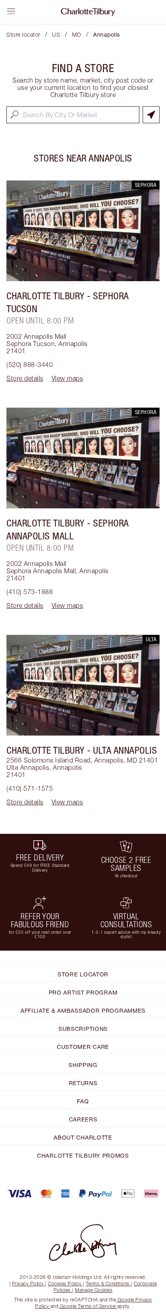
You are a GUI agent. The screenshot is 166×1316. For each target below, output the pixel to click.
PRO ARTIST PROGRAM (83, 992)
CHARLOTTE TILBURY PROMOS (83, 1155)
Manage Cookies (93, 1290)
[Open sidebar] (11, 11)
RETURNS (83, 1083)
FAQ (83, 1101)
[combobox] (72, 114)
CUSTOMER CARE (83, 1046)
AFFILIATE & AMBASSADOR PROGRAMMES (83, 1010)
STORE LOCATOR (83, 974)
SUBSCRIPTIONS (83, 1028)
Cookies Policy (64, 1284)
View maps (67, 378)
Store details (25, 378)
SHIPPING (83, 1064)
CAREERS (83, 1119)
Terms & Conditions (108, 1284)
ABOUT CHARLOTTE (83, 1137)
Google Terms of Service (87, 1306)
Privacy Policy (28, 1284)
